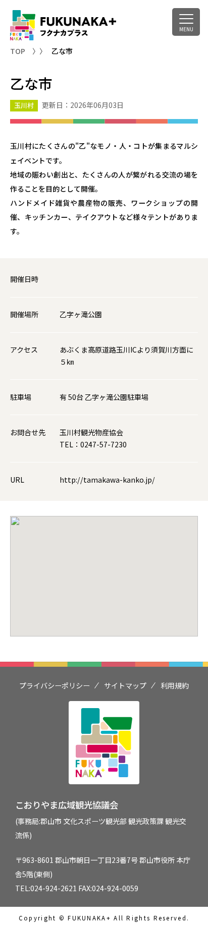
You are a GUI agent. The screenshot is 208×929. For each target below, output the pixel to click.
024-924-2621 (53, 888)
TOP (17, 51)
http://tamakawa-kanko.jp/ (107, 480)
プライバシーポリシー (54, 685)
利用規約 (175, 685)
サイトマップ (125, 685)
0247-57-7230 (103, 444)
